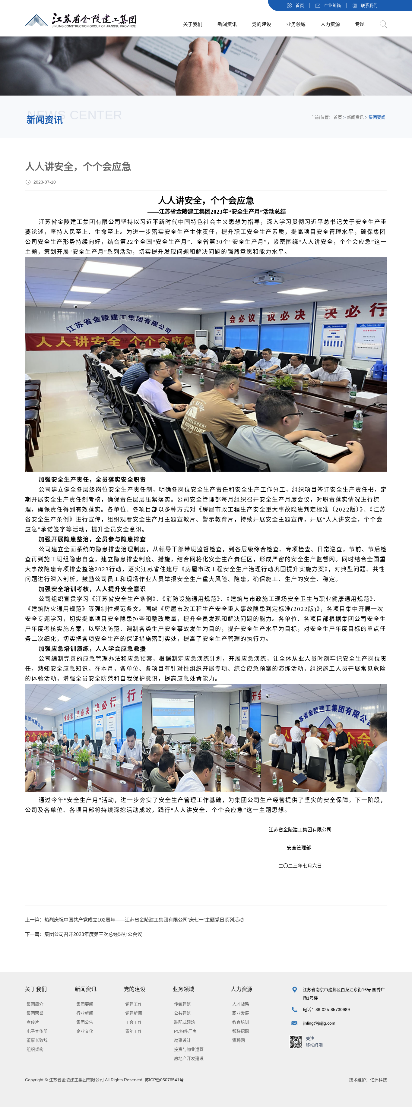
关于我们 (192, 24)
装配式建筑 (184, 1022)
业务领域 (296, 24)
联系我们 (369, 5)
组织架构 (35, 1049)
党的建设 (261, 24)
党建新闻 (133, 1013)
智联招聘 (240, 1031)
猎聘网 (238, 1040)
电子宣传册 (37, 1031)
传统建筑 (182, 1004)
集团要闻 (84, 1004)
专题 (360, 24)
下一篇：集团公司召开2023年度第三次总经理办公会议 (83, 934)
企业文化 (84, 1031)
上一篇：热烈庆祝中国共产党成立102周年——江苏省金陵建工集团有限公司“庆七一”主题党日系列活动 (134, 919)
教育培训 (240, 1022)
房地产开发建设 (189, 1058)
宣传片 (33, 1022)
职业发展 (240, 1013)
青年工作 (133, 1031)
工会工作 (133, 1022)
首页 (300, 5)
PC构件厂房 (185, 1031)
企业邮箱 (332, 5)
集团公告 (84, 1022)
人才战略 (240, 1004)
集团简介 (35, 1004)
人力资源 (330, 24)
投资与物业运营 (189, 1049)
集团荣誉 (35, 1013)
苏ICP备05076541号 (164, 1079)
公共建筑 (182, 1013)
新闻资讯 (227, 24)
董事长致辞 (37, 1040)
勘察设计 (182, 1040)
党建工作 (133, 1004)
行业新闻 (84, 1013)
